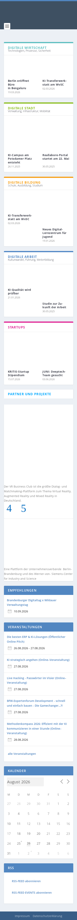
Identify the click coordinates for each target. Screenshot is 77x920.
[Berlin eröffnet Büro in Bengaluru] (21, 65)
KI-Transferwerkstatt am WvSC (54, 82)
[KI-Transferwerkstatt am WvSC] (55, 65)
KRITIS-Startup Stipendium (18, 373)
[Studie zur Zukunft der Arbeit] (55, 281)
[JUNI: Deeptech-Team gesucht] (55, 349)
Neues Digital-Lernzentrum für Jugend (54, 232)
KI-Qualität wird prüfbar (19, 291)
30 (38, 804)
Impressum (22, 916)
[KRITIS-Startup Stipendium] (21, 349)
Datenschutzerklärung (47, 916)
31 (48, 804)
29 (28, 804)
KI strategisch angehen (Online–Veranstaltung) (38, 660)
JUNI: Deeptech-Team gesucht (54, 373)
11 (19, 824)
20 (38, 833)
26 (28, 843)
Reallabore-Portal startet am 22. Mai (55, 158)
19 (28, 833)
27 (9, 804)
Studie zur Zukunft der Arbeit (54, 305)
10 (9, 824)
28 (48, 843)
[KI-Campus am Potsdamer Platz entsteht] (21, 133)
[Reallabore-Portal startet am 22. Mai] (55, 133)
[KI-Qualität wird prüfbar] (21, 274)
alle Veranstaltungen (22, 754)
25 (19, 843)
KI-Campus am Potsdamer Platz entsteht (20, 158)
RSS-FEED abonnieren (26, 881)
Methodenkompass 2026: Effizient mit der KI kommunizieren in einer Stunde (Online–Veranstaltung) (37, 728)
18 (19, 833)
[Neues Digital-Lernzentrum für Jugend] (55, 207)
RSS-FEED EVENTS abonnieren (32, 892)
